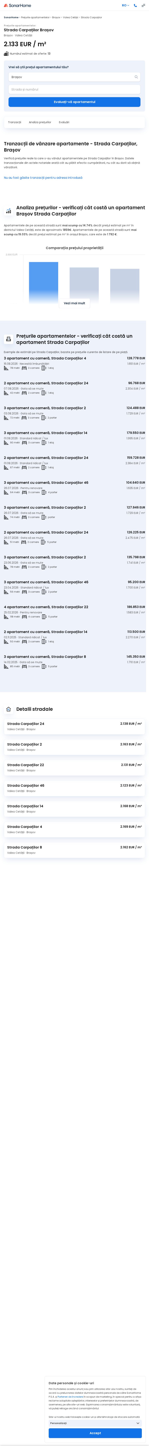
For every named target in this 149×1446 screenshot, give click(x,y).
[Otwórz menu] (143, 5)
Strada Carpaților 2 (24, 744)
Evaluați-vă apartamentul (74, 102)
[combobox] (72, 76)
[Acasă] (17, 5)
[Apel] (135, 5)
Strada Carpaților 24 (25, 723)
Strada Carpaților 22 (25, 764)
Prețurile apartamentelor (35, 17)
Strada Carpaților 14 (25, 806)
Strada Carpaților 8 (24, 847)
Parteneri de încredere (70, 1396)
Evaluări (64, 122)
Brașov (56, 17)
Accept (95, 1433)
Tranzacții (14, 122)
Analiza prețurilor (40, 122)
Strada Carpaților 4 (24, 826)
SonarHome (11, 17)
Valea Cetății (70, 17)
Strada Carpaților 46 (25, 785)
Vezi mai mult (74, 303)
